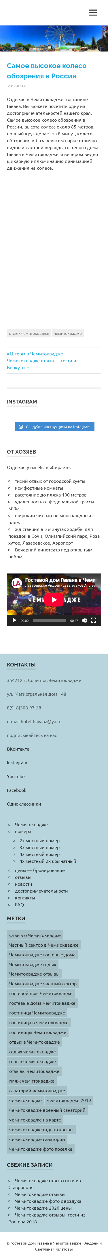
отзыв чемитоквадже (32, 1061)
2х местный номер (40, 840)
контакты (25, 897)
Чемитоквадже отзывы (34, 973)
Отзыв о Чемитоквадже (35, 935)
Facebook (16, 790)
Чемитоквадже (31, 824)
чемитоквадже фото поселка (40, 1149)
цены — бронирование (40, 870)
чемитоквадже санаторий (37, 1139)
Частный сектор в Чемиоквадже (44, 945)
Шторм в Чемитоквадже (36, 353)
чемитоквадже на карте (35, 1119)
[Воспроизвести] (14, 620)
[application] (54, 599)
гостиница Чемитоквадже (37, 1012)
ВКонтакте (18, 748)
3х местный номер (40, 847)
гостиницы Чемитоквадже (37, 1032)
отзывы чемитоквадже (34, 1071)
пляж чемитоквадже (31, 1080)
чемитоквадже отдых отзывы (41, 1129)
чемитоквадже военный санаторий (47, 1110)
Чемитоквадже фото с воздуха (48, 1201)
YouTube (16, 776)
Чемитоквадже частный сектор (43, 983)
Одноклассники (24, 803)
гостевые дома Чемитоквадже (42, 1003)
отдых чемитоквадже (29, 333)
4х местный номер (40, 854)
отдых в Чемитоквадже (34, 1042)
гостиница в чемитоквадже (39, 1022)
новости (23, 884)
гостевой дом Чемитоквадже (41, 993)
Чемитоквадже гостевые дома (42, 954)
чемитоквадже (68, 333)
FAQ (19, 904)
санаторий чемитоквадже (37, 1090)
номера (23, 831)
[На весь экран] (93, 620)
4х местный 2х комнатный (48, 861)
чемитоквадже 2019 (69, 1100)
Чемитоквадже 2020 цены (43, 1207)
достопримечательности (41, 890)
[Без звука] (84, 620)
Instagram (17, 762)
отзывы (23, 877)
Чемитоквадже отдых (32, 964)
